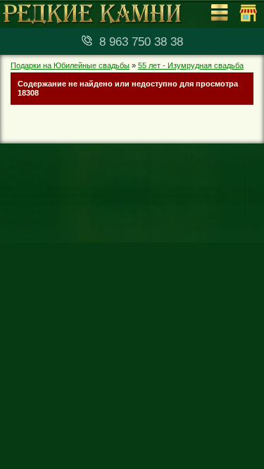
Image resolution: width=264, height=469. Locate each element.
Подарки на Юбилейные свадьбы (70, 65)
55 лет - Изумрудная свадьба (191, 65)
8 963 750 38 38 (141, 42)
